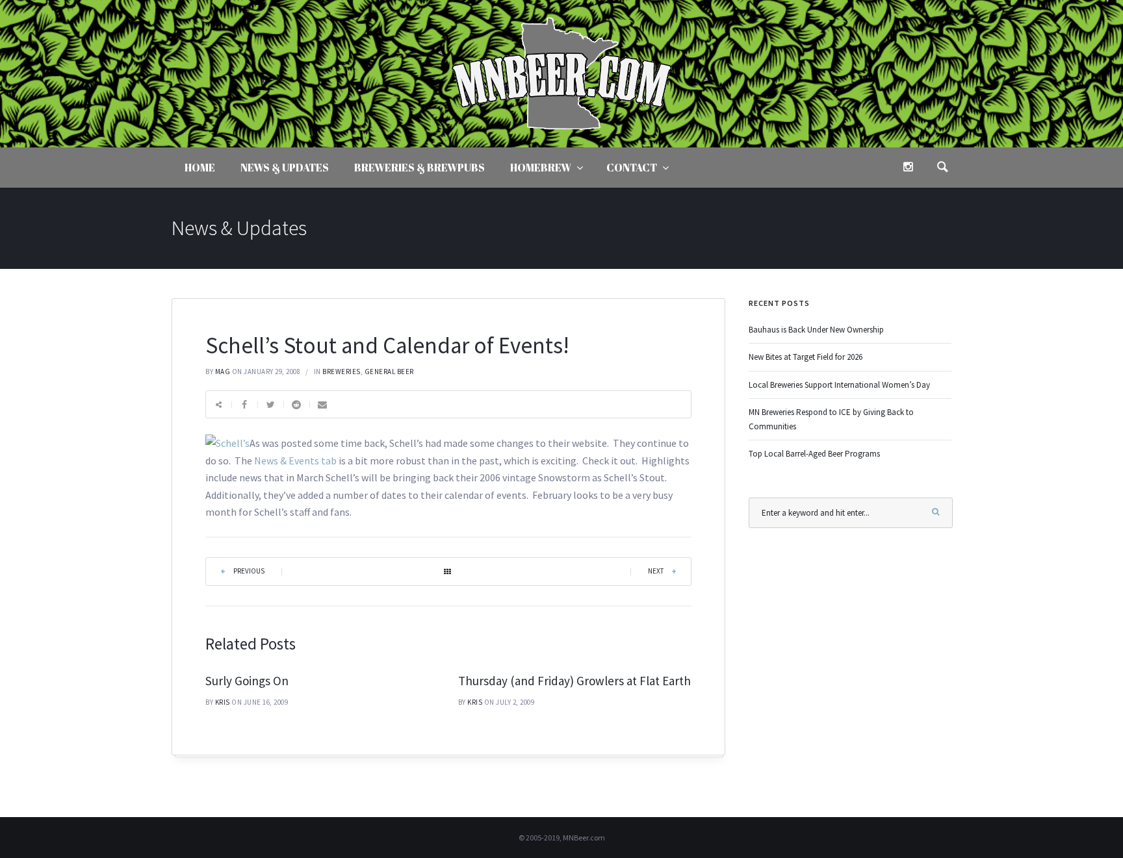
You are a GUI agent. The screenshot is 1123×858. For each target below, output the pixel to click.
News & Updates (284, 167)
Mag (223, 371)
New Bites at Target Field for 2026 (805, 356)
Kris (222, 702)
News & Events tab (296, 460)
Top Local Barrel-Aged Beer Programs (814, 453)
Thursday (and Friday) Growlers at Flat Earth (574, 680)
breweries (341, 371)
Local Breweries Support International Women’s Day (839, 384)
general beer (389, 371)
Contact (631, 167)
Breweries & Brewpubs (419, 167)
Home (200, 167)
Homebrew (540, 167)
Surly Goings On (247, 680)
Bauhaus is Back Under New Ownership (816, 329)
